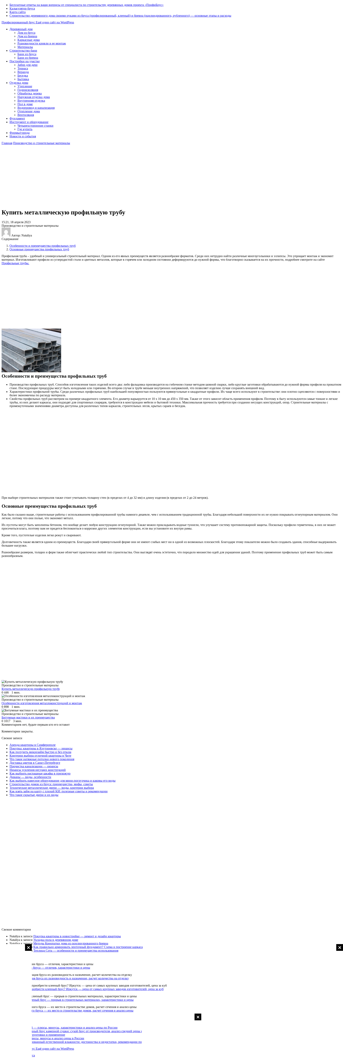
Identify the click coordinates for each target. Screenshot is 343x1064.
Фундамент (17, 118)
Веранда (23, 72)
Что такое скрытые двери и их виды (34, 795)
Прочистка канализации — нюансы (34, 766)
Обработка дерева (29, 93)
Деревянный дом (21, 29)
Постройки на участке (25, 61)
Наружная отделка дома (33, 97)
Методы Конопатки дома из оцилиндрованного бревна (70, 943)
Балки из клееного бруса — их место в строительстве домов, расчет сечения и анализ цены (71, 1010)
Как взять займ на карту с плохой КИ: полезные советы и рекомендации (59, 791)
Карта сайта (18, 12)
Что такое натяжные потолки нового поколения (42, 759)
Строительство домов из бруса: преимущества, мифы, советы (51, 784)
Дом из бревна (27, 36)
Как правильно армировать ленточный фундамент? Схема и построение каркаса (88, 947)
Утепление (24, 86)
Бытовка (23, 79)
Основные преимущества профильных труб (39, 249)
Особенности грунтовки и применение (38, 1034)
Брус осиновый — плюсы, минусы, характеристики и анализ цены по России (65, 1027)
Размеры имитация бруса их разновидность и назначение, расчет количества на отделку (69, 978)
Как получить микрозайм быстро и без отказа (40, 752)
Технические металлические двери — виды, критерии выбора (52, 787)
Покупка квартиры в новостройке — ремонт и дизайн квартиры (77, 936)
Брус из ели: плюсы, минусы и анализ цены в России (48, 1038)
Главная (7, 143)
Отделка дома (19, 82)
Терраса (22, 68)
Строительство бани (23, 50)
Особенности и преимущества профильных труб (43, 245)
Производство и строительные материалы (41, 143)
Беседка (22, 75)
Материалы (25, 47)
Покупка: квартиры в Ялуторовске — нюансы (41, 748)
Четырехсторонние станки (35, 125)
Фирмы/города (20, 132)
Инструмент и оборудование (29, 122)
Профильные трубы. (15, 263)
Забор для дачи (27, 65)
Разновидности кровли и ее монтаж (41, 43)
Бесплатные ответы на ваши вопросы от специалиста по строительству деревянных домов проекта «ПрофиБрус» (87, 5)
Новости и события (23, 136)
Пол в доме (25, 104)
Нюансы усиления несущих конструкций (38, 770)
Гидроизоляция (27, 90)
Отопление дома (28, 111)
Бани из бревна (27, 57)
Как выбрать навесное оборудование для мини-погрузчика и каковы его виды (63, 780)
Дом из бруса (26, 32)
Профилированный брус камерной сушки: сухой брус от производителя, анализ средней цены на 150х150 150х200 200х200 (96, 1031)
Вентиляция (25, 115)
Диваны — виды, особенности (30, 777)
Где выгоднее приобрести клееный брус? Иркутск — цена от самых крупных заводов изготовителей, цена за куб (87, 989)
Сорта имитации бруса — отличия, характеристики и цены (50, 967)
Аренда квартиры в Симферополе (33, 745)
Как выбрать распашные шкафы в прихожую (40, 773)
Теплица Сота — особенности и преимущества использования (75, 950)
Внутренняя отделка (31, 100)
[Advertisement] (327, 1003)
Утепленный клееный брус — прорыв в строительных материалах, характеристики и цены (72, 999)
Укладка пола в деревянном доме (55, 939)
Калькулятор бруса (22, 8)
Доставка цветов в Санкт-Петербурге (35, 762)
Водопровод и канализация (36, 107)
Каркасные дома (28, 39)
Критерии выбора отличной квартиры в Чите (40, 755)
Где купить (24, 129)
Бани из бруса (26, 54)
